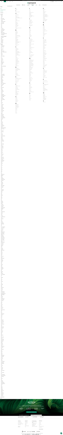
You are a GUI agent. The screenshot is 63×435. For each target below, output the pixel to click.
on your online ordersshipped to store (28, 409)
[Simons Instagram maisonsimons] (27, 431)
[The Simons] (31, 402)
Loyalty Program (31, 403)
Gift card (10, 1)
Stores (5, 1)
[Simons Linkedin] (34, 431)
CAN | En (1, 1)
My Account (34, 423)
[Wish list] (58, 1)
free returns (34, 0)
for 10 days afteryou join (21, 409)
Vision (12, 1)
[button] (52, 1)
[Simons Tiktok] (30, 431)
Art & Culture (40, 424)
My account (56, 1)
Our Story (40, 423)
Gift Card (19, 426)
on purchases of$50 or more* (36, 409)
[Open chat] (61, 433)
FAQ (33, 425)
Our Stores (40, 422)
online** (42, 408)
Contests (34, 424)
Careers (7, 1)
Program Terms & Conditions (34, 426)
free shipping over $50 (29, 0)
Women (1, 6)
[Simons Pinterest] (31, 431)
